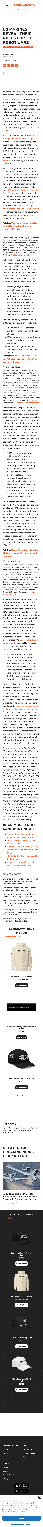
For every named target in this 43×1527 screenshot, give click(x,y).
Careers (5, 1471)
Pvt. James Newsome (19, 255)
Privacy (28, 1524)
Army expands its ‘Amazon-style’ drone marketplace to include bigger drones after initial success (21, 912)
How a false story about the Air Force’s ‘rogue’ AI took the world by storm (21, 553)
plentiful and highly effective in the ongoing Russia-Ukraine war (21, 208)
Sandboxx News (29, 1453)
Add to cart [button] (21, 1037)
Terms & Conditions (9, 1475)
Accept (21, 1518)
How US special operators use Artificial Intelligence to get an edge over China (20, 359)
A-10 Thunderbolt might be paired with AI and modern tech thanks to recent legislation (20, 1197)
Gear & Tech (26, 47)
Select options (21, 985)
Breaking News (11, 47)
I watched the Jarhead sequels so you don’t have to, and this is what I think (23, 849)
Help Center (7, 1467)
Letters (5, 1449)
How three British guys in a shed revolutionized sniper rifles (17, 919)
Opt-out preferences (17, 1524)
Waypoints (6, 1457)
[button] (40, 1497)
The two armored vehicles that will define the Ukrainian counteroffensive (20, 226)
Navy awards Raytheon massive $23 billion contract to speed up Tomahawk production (20, 903)
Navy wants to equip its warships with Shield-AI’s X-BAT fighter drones (20, 895)
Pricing (5, 1453)
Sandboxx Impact (29, 1457)
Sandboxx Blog (28, 1449)
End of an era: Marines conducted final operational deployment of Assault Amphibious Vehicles (20, 881)
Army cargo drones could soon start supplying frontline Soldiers (19, 889)
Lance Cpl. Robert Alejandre (27, 403)
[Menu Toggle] (7, 4)
